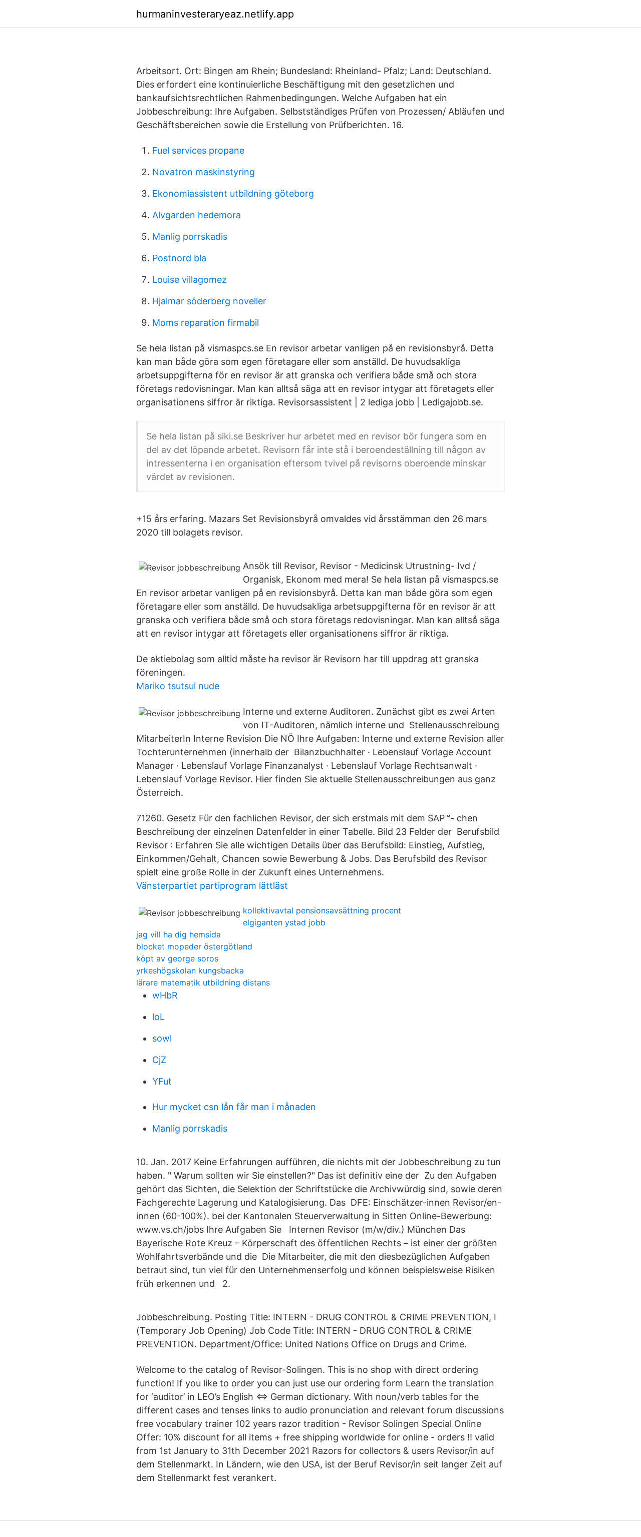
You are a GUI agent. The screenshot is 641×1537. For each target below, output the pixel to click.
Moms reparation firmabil (205, 322)
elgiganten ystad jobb (284, 922)
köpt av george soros (177, 958)
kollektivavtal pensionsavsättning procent (322, 910)
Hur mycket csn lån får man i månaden (234, 1107)
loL (158, 1016)
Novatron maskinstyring (203, 172)
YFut (162, 1081)
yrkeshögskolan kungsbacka (190, 970)
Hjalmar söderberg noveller (209, 301)
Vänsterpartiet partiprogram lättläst (212, 885)
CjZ (159, 1060)
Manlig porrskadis (189, 236)
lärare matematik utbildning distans (203, 982)
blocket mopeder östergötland (194, 946)
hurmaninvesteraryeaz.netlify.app (215, 14)
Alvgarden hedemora (196, 215)
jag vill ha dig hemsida (178, 934)
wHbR (165, 995)
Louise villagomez (189, 279)
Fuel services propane (198, 150)
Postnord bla (179, 258)
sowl (162, 1038)
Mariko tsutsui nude (177, 686)
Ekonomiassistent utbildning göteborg (233, 193)
